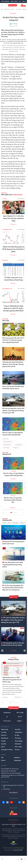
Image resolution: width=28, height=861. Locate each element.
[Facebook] (3, 800)
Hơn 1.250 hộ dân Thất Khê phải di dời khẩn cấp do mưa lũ (13, 387)
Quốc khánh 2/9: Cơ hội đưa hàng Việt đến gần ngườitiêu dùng (13, 218)
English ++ (20, 719)
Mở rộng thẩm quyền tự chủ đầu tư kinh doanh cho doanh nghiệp (11, 644)
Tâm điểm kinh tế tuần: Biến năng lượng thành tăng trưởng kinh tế (12, 564)
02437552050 (6, 787)
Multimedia (7, 519)
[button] (23, 512)
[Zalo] (19, 800)
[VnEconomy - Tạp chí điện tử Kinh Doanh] (13, 706)
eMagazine (22, 522)
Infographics (16, 522)
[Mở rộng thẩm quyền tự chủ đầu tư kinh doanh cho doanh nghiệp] (12, 633)
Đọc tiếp (5, 320)
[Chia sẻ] (25, 859)
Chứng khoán (5, 1)
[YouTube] (11, 800)
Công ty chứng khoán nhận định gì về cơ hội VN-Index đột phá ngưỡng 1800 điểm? (13, 308)
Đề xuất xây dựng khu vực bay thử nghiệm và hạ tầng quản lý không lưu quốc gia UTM (13, 411)
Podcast (9, 522)
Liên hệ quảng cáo (13, 790)
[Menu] (2, 859)
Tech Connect (7, 719)
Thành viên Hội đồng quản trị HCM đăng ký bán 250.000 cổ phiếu (13, 249)
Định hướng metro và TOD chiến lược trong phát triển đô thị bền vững (12, 678)
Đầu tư (12, 9)
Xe (20, 1)
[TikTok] (15, 800)
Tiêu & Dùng (14, 1)
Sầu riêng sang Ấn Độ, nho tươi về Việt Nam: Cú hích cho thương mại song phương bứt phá (13, 340)
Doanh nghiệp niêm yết (7, 229)
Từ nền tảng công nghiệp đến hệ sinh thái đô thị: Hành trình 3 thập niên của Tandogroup (12, 587)
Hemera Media (20, 846)
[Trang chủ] (2, 9)
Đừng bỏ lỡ (6, 454)
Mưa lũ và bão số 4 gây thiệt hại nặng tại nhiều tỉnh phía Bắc (12, 434)
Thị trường (4, 198)
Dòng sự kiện (13, 658)
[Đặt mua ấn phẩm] (23, 5)
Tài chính (18, 9)
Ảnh (2, 755)
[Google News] (21, 859)
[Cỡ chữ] (18, 859)
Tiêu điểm (6, 9)
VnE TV (24, 1)
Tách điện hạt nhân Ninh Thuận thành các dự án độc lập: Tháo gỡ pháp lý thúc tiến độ (13, 364)
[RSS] (23, 800)
